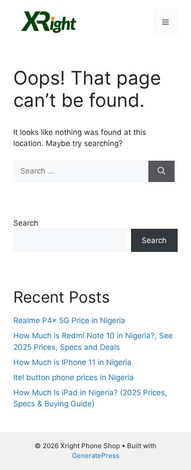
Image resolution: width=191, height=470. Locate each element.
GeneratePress (95, 455)
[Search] (161, 171)
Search (25, 223)
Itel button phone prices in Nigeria (73, 377)
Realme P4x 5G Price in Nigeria (69, 320)
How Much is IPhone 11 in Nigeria (72, 362)
